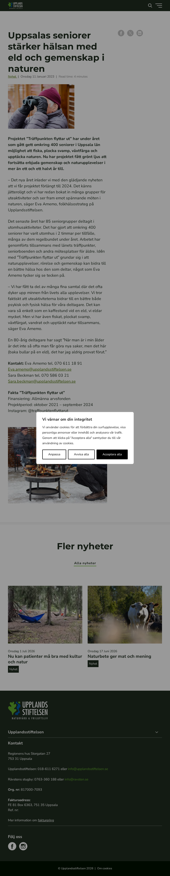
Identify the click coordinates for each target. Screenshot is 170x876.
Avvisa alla (81, 454)
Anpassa (54, 454)
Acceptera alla (112, 454)
